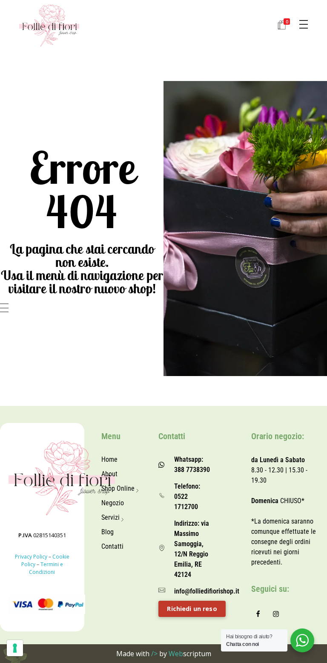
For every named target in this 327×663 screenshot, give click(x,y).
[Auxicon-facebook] (258, 614)
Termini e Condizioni (46, 568)
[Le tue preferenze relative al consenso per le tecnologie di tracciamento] (15, 648)
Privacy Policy (31, 556)
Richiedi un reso (192, 609)
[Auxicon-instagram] (276, 614)
